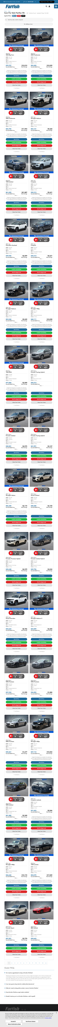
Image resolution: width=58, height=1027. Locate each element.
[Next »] (45, 963)
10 (35, 963)
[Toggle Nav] (56, 6)
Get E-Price (16, 75)
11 (39, 963)
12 (42, 963)
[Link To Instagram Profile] (25, 1009)
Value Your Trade (16, 85)
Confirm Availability (16, 78)
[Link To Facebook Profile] (22, 1009)
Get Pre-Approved (16, 82)
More (16, 68)
